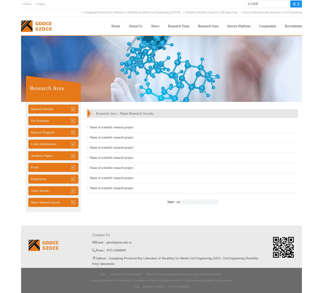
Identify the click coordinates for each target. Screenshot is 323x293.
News (155, 26)
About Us (135, 26)
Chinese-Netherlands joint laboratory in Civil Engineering (272, 12)
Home (115, 26)
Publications (38, 179)
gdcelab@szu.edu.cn (119, 242)
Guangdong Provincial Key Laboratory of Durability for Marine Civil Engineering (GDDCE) (132, 12)
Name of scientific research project (111, 127)
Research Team (178, 26)
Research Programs (43, 132)
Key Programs (40, 120)
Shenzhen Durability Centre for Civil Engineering (211, 12)
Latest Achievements (43, 144)
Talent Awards (40, 190)
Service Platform (238, 26)
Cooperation (267, 26)
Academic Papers (41, 155)
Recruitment (293, 26)
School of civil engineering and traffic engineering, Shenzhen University (183, 274)
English (41, 4)
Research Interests (42, 109)
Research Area (208, 26)
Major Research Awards (45, 202)
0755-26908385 (116, 250)
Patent (35, 167)
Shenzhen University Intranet (126, 274)
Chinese (27, 4)
